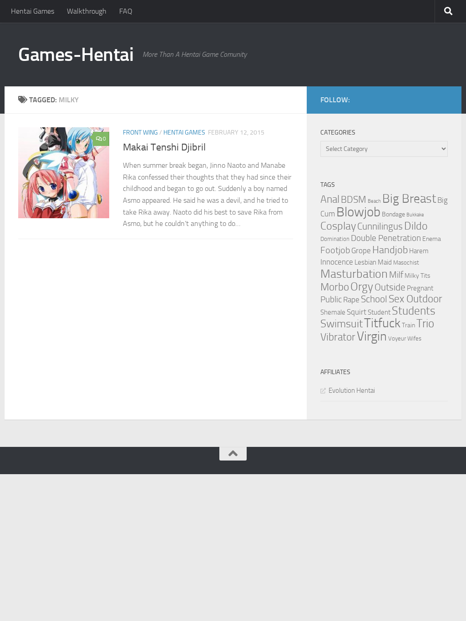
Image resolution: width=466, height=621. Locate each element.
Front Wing (140, 132)
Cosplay (338, 226)
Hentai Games (32, 11)
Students (414, 310)
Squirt (356, 312)
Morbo (334, 287)
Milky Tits (418, 276)
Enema (431, 239)
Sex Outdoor (415, 299)
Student (379, 312)
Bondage (393, 214)
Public (331, 299)
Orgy (361, 286)
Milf (396, 274)
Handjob (390, 250)
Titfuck (382, 323)
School (374, 299)
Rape (351, 299)
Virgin (372, 336)
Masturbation (354, 273)
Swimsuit (341, 323)
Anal (329, 199)
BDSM (353, 199)
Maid (385, 262)
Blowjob (358, 212)
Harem (419, 251)
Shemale (332, 312)
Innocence (336, 261)
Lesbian (365, 262)
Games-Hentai (75, 54)
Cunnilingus (380, 226)
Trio (425, 323)
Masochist (406, 262)
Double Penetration (386, 238)
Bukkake (415, 215)
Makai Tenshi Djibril (164, 147)
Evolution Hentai (352, 390)
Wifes (414, 338)
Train (408, 325)
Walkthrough (86, 11)
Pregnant (420, 288)
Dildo (416, 226)
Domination (335, 238)
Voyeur (397, 338)
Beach (374, 201)
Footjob (335, 250)
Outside (390, 287)
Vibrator (337, 337)
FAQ (125, 11)
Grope (361, 250)
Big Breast (409, 198)
